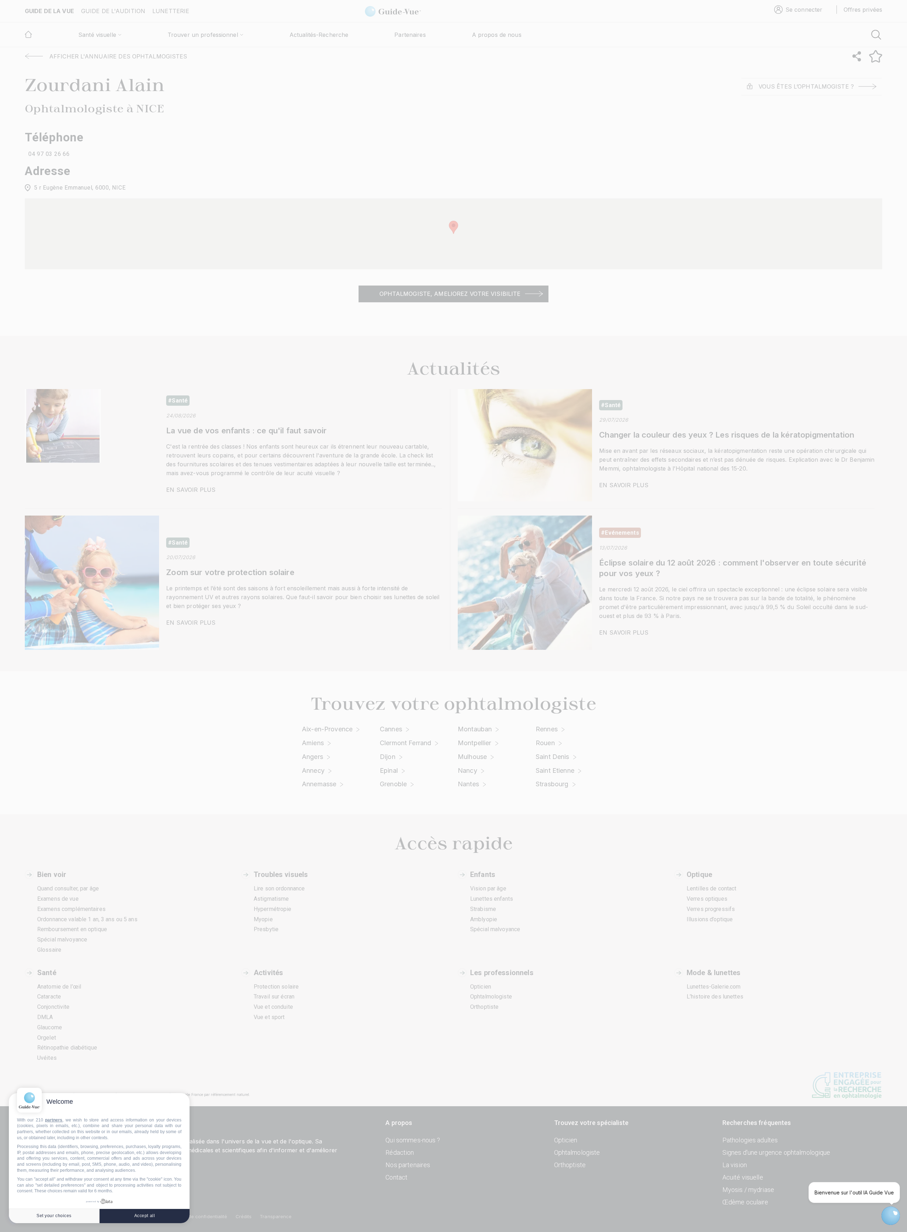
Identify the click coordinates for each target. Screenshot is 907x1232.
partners (53, 1120)
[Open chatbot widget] (890, 1215)
